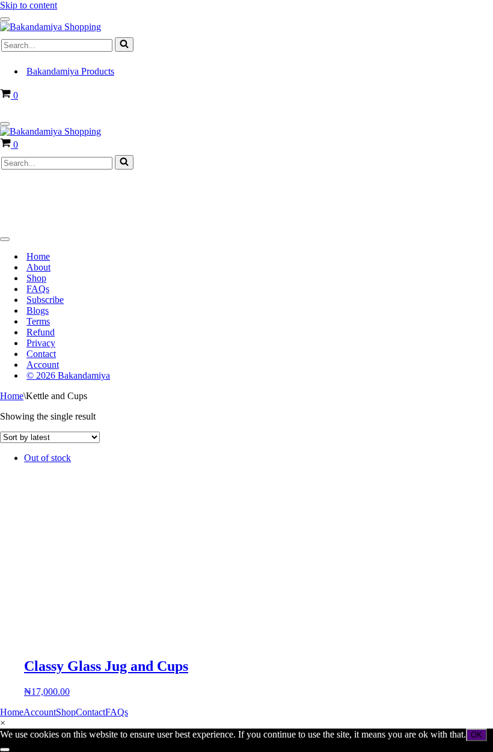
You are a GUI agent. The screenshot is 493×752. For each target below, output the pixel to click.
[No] (5, 749)
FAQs (37, 289)
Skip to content (28, 5)
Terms (38, 321)
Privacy (40, 343)
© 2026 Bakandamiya (68, 375)
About (38, 267)
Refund (40, 332)
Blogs (37, 310)
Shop (36, 278)
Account (42, 364)
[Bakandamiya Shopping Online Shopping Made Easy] (50, 27)
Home (38, 256)
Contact (41, 354)
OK (476, 734)
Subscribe (45, 300)
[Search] (124, 44)
